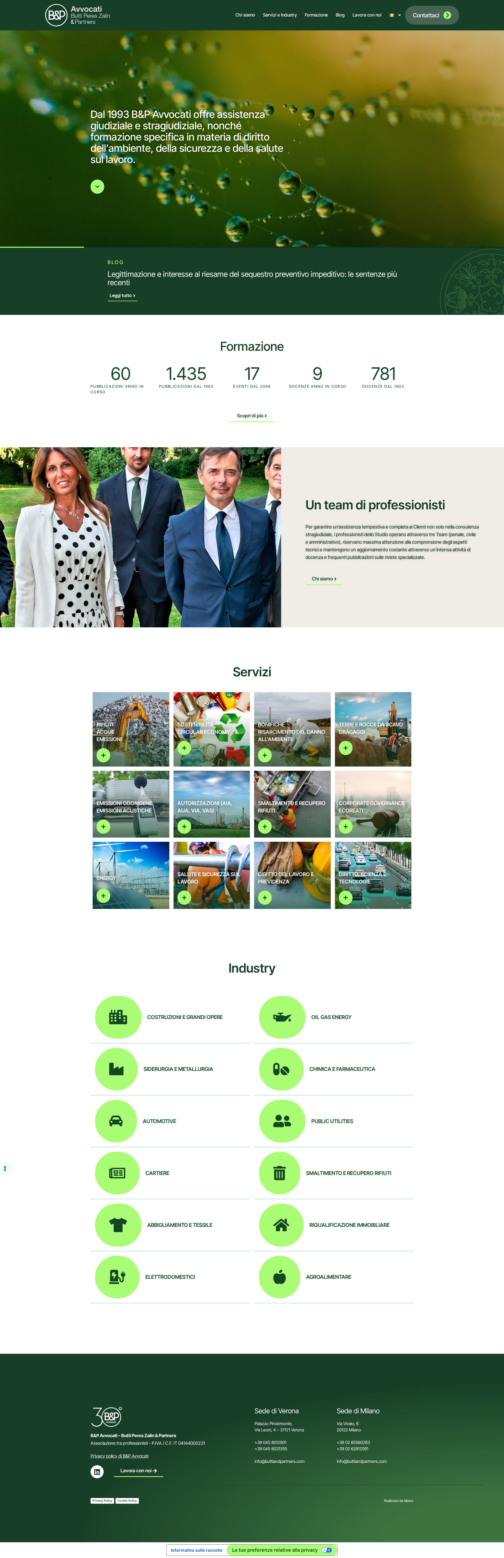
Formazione (316, 15)
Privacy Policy (102, 1500)
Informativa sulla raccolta (196, 1550)
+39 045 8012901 (270, 1442)
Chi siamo (245, 15)
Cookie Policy (127, 1500)
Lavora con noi (367, 15)
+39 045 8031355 (271, 1448)
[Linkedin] (97, 1471)
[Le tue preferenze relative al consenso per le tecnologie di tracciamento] (5, 1168)
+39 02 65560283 (353, 1442)
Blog (340, 15)
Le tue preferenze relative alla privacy (275, 1550)
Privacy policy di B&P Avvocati (119, 1456)
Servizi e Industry (280, 15)
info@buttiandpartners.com (280, 1461)
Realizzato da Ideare (398, 1500)
